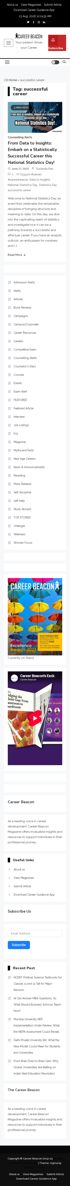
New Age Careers (25, 458)
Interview (19, 416)
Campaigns (21, 316)
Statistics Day (48, 185)
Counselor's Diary (25, 366)
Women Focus (23, 542)
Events (18, 383)
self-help (19, 500)
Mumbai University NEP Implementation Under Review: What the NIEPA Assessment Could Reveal (37, 1025)
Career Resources (25, 332)
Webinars (19, 534)
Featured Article (23, 408)
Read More (15, 254)
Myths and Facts (24, 450)
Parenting (19, 475)
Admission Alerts (24, 282)
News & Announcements (29, 467)
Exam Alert (20, 391)
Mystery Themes (34, 1167)
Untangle (19, 525)
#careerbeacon (18, 179)
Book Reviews (22, 307)
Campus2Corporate (26, 324)
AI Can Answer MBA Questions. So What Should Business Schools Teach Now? (37, 1004)
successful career (19, 190)
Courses (19, 374)
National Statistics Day (23, 185)
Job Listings (21, 425)
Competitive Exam (25, 349)
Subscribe (55, 48)
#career (36, 174)
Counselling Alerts (20, 137)
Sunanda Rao (44, 168)
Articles (18, 299)
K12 (16, 433)
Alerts (17, 290)
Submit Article (52, 4)
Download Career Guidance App (34, 10)
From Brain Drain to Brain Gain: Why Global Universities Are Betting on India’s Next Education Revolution (36, 1067)
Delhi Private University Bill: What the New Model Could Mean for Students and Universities (37, 1046)
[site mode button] (55, 62)
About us (12, 4)
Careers (18, 341)
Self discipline (22, 492)
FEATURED (20, 400)
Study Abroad (22, 509)
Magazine (20, 442)
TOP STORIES (22, 517)
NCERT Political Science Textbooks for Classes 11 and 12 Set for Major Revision (38, 983)
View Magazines (31, 4)
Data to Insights (40, 179)
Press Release (22, 483)
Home (13, 80)
